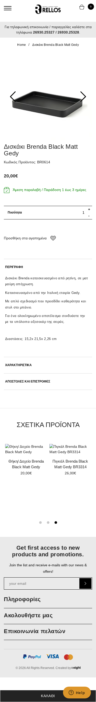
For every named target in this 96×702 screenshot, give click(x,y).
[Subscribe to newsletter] (85, 583)
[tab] (48, 267)
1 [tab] (40, 522)
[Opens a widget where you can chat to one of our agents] (77, 693)
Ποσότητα (15, 212)
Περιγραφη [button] (14, 267)
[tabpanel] (70, 461)
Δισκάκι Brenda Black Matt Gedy (55, 45)
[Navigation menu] (8, 8)
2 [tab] (48, 522)
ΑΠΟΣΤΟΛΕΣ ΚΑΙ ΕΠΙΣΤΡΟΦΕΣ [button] (27, 381)
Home (21, 45)
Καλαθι (48, 696)
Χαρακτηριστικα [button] (18, 365)
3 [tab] (56, 522)
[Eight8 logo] (76, 669)
